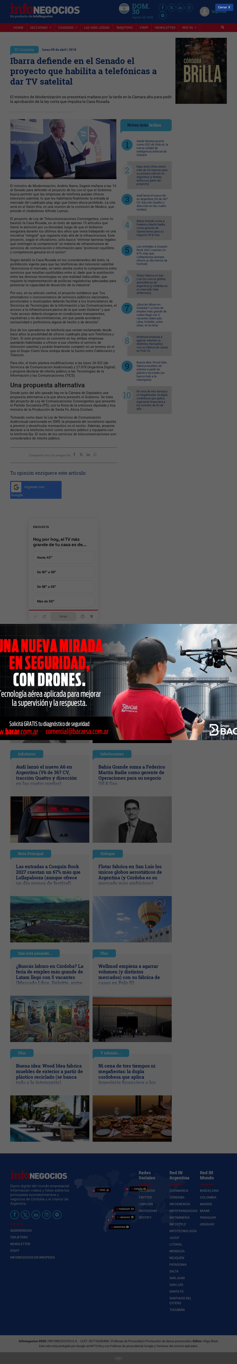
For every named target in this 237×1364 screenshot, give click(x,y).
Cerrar (222, 7)
